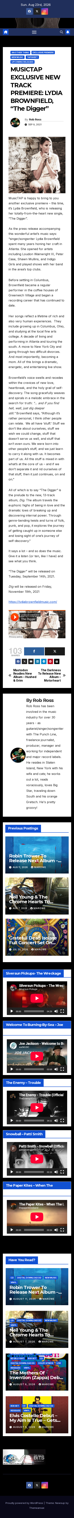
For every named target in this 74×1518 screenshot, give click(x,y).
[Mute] (56, 1011)
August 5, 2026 (24, 1427)
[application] (37, 998)
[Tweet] (55, 651)
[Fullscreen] (62, 1011)
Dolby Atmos (45, 1363)
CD (12, 1278)
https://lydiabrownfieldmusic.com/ (33, 602)
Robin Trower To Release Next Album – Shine (33, 860)
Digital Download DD (29, 1278)
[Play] (12, 1011)
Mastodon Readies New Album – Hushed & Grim (24, 675)
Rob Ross (35, 119)
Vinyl (14, 1282)
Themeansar (36, 1507)
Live (59, 1363)
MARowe (40, 867)
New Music (17, 57)
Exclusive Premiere (43, 52)
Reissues (15, 1368)
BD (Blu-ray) (17, 1358)
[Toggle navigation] (34, 32)
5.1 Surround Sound (22, 1354)
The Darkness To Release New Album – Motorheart (49, 675)
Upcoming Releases (22, 62)
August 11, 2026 (25, 1298)
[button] (61, 32)
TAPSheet (32, 57)
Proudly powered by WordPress (25, 1502)
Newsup (60, 1502)
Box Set (32, 1358)
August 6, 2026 (24, 1384)
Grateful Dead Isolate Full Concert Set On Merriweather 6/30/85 (33, 942)
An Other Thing (20, 52)
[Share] (34, 651)
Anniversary (43, 1354)
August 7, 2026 (24, 1341)
